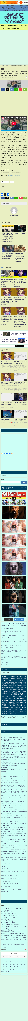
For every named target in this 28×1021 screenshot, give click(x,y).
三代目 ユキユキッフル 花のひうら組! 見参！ (11, 889)
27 (14, 969)
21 (17, 966)
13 (14, 964)
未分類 (2, 69)
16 (24, 964)
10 (3, 964)
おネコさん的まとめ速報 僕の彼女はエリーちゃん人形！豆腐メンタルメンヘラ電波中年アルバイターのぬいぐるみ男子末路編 (13, 739)
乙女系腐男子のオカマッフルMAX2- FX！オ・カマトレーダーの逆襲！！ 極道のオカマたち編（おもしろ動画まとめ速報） (13, 769)
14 (17, 964)
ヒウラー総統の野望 (5, 886)
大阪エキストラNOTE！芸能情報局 (10, 924)
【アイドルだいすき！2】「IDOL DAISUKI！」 (13, 908)
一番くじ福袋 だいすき (7, 920)
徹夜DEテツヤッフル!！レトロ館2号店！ (10, 878)
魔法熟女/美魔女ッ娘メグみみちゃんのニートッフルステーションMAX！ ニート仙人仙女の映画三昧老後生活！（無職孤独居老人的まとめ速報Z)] (14, 763)
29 (21, 969)
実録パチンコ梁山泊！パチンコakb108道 (11, 930)
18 (6, 966)
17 (3, 966)
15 (21, 964)
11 (6, 964)
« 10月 (3, 971)
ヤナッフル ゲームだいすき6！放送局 (9, 883)
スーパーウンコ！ (5, 773)
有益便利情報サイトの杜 (7, 931)
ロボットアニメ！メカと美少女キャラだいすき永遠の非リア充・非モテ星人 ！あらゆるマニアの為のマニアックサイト (14, 797)
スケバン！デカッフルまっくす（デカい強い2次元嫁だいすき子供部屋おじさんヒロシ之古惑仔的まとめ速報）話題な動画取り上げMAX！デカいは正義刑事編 (13, 829)
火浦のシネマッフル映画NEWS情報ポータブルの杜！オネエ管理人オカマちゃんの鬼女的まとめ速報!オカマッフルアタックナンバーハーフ (14, 811)
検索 (2, 479)
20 (14, 966)
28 (17, 969)
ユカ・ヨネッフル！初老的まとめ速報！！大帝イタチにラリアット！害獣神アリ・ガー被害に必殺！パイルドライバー (13, 652)
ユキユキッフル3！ (5, 863)
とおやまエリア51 (6, 919)
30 (24, 969)
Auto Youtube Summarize (13, 175)
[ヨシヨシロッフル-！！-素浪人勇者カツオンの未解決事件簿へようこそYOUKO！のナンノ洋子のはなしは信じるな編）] (13, 841)
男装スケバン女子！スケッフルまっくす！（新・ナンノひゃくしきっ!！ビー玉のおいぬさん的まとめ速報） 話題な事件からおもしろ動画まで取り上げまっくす (14, 791)
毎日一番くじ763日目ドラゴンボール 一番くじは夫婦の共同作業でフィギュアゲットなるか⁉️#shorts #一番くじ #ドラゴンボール (14, 946)
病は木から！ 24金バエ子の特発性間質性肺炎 (13, 933)
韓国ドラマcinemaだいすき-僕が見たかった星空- (13, 939)
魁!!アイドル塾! (4, 891)
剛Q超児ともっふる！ (6, 881)
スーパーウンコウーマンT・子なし (10, 915)
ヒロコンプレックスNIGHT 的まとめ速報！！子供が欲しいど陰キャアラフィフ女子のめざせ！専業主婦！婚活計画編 (13, 658)
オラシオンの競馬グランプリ (8, 913)
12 (10, 964)
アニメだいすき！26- (6, 911)
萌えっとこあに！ (5, 662)
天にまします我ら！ (5, 868)
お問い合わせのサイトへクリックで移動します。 (12, 716)
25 (6, 969)
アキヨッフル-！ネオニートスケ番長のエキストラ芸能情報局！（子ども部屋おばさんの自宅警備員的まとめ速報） (13, 835)
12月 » (7, 971)
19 (10, 966)
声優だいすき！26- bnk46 (8, 922)
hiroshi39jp (14, 215)
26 (10, 969)
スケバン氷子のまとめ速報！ (8, 917)
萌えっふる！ (4, 866)
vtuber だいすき (5, 909)
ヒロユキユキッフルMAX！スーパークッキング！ (12, 875)
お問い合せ (14, 721)
